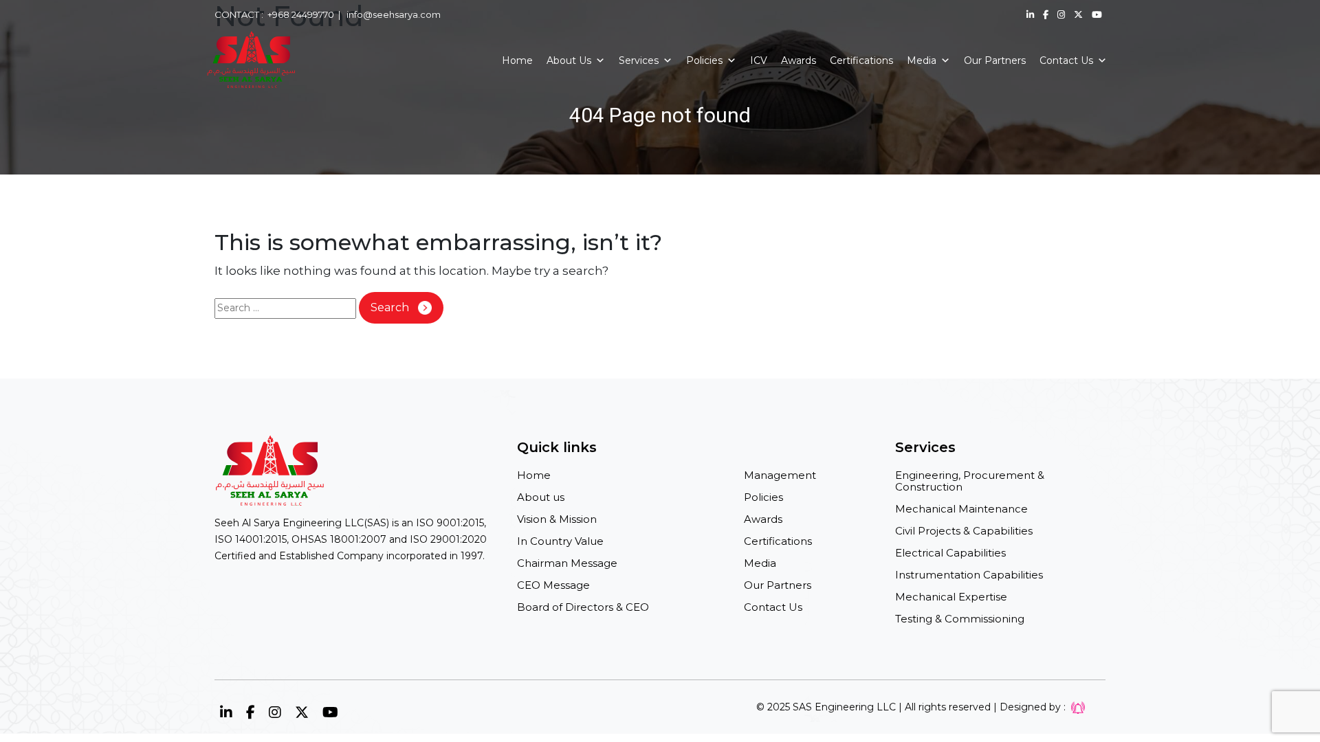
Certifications (861, 60)
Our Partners (995, 60)
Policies (704, 60)
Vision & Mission (557, 519)
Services (639, 60)
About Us (569, 60)
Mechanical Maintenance (961, 508)
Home (517, 60)
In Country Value (560, 541)
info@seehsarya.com (393, 14)
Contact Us (1066, 60)
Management (780, 475)
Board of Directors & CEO (583, 607)
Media (921, 60)
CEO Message (553, 585)
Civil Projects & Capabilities (964, 530)
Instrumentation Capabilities (969, 574)
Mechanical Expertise (951, 596)
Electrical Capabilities (950, 552)
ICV (758, 60)
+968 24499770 (300, 14)
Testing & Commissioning (959, 618)
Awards (798, 60)
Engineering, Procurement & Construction (969, 481)
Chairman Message (567, 563)
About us (540, 497)
